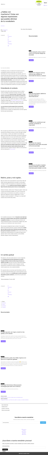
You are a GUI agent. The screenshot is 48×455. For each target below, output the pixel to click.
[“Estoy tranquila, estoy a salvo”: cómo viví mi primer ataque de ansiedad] (38, 44)
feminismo (4, 302)
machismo (4, 305)
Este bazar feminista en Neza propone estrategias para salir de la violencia (11, 385)
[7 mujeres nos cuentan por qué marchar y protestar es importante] (38, 115)
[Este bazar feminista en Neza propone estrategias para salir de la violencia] (14, 375)
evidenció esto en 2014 (17, 100)
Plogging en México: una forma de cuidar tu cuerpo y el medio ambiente (14, 399)
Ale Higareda (5, 29)
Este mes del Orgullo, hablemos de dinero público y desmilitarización (37, 95)
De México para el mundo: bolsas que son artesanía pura (12, 397)
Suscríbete (43, 422)
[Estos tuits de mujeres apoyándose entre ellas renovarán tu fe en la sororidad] (38, 136)
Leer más (3, 341)
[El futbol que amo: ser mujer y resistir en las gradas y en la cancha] (14, 323)
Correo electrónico (5, 446)
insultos (3, 304)
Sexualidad (30, 71)
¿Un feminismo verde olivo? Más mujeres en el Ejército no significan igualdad (13, 358)
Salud (30, 50)
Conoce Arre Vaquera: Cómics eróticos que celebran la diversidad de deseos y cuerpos (37, 74)
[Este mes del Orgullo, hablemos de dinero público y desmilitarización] (38, 86)
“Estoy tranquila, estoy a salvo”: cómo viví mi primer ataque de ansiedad (37, 53)
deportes (2, 330)
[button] (45, 5)
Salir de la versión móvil (24, 453)
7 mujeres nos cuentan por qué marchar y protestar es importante (37, 123)
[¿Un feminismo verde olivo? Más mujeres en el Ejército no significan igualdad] (14, 348)
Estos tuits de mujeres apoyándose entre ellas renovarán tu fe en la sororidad (38, 144)
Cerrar (4, 451)
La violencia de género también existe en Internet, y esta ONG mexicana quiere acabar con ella (37, 166)
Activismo (3, 25)
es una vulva (12, 149)
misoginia (4, 307)
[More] (17, 45)
